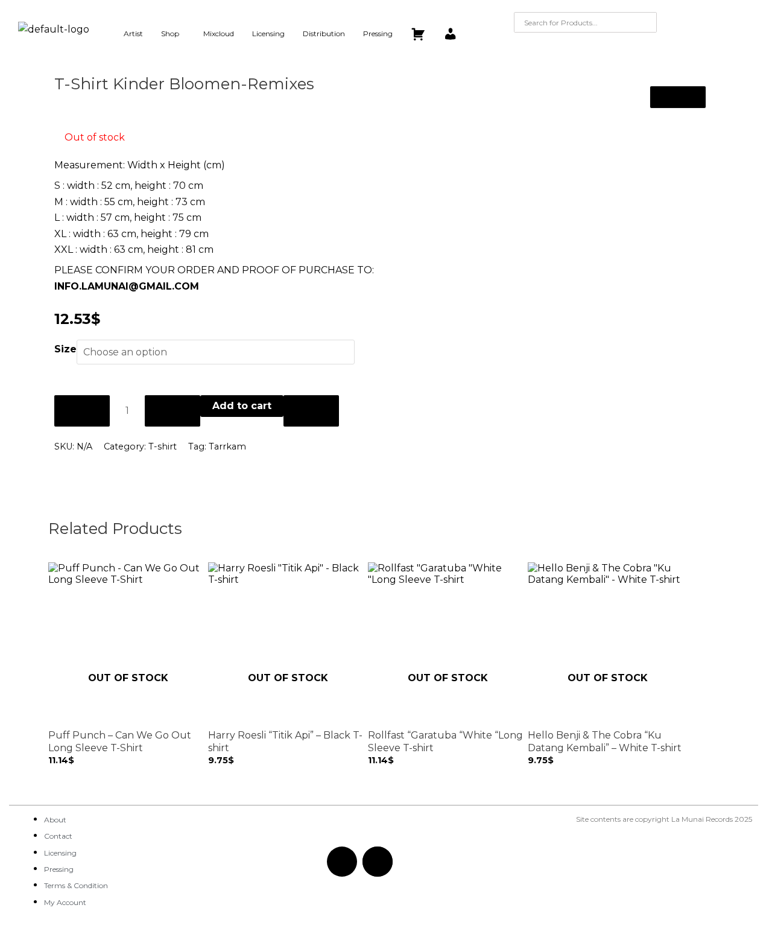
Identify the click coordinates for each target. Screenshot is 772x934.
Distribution (324, 33)
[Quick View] (59, 772)
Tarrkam (227, 446)
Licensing (268, 33)
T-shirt (162, 446)
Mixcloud (218, 33)
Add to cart (241, 405)
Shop (170, 33)
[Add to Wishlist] (311, 411)
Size (65, 349)
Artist (133, 33)
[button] (173, 33)
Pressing (378, 33)
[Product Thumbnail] (678, 97)
